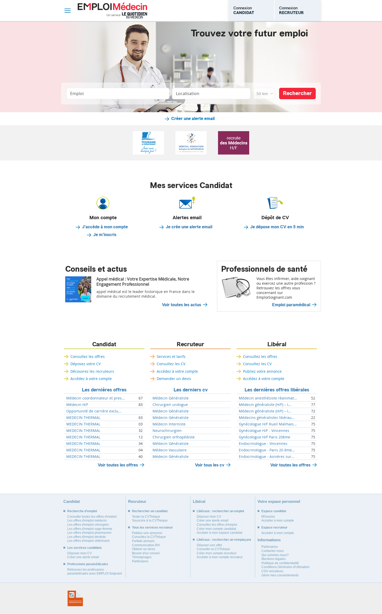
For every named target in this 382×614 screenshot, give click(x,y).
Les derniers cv (191, 389)
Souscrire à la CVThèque (150, 520)
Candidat (104, 344)
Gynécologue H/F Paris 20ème (264, 437)
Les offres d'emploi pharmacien (89, 533)
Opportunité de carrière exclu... (93, 411)
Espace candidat (273, 511)
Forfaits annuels (143, 541)
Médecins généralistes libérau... (267, 417)
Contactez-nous (272, 551)
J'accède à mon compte (105, 227)
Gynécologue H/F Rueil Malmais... (268, 424)
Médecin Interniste (169, 424)
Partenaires (140, 561)
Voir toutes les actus (181, 305)
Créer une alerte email (193, 118)
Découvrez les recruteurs (92, 371)
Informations (269, 540)
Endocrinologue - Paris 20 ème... (267, 450)
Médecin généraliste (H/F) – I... (265, 404)
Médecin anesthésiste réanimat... (268, 398)
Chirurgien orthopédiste (174, 437)
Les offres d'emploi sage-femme (89, 529)
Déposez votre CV (85, 363)
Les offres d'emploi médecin (87, 520)
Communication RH (146, 545)
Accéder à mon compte (277, 520)
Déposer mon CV (79, 553)
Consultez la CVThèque (149, 537)
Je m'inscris (104, 234)
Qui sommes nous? (275, 555)
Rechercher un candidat (150, 511)
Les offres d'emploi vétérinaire (88, 541)
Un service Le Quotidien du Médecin (127, 15)
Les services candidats (84, 548)
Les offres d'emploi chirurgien (88, 524)
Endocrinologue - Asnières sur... (266, 456)
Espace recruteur (274, 527)
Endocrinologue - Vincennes (263, 443)
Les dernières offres (104, 389)
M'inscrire (268, 516)
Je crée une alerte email (189, 227)
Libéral (276, 344)
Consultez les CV (171, 363)
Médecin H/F (77, 404)
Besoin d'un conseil (146, 553)
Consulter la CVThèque (213, 549)
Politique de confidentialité (280, 563)
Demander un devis (174, 378)
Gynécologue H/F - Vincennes (264, 430)
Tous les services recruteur (152, 527)
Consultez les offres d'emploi (217, 524)
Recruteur (190, 344)
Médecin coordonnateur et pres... (95, 398)
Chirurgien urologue (170, 404)
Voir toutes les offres (118, 465)
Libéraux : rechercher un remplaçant (224, 540)
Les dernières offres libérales (277, 389)
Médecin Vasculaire (170, 450)
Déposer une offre (209, 545)
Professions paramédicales (87, 564)
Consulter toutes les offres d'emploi (92, 516)
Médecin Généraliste (171, 398)
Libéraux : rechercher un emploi (220, 511)
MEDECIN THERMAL (83, 417)
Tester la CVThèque (146, 516)
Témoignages (142, 557)
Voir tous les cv (209, 465)
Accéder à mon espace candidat (219, 533)
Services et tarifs (171, 356)
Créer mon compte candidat (216, 529)
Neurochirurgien (167, 430)
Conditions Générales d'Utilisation (285, 567)
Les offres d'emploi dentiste (86, 537)
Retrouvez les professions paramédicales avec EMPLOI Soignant (94, 572)
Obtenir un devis (143, 549)
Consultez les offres (87, 356)
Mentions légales (273, 559)
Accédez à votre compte (91, 378)
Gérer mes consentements (280, 575)
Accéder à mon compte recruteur (220, 557)
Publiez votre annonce (262, 371)
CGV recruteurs (272, 571)
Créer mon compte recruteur (216, 553)
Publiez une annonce (147, 533)
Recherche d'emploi (82, 511)
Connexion (243, 10)
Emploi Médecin (112, 10)
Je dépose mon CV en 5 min (277, 227)
